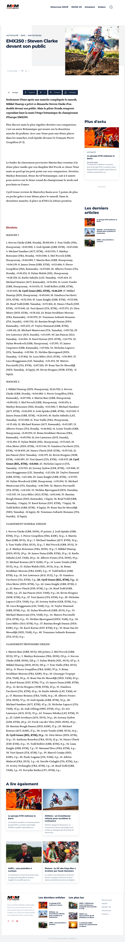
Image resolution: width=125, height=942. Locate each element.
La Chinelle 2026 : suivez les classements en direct (88, 924)
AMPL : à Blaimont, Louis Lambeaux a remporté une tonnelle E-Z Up (88, 905)
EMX (23, 36)
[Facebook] (8, 921)
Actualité (12, 36)
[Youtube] (17, 921)
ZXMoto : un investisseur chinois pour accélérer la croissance (58, 818)
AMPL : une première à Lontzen (105, 240)
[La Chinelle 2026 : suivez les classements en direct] (73, 924)
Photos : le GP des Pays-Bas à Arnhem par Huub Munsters (60, 869)
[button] (111, 7)
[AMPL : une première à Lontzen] (24, 852)
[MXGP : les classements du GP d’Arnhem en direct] (73, 916)
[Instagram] (13, 921)
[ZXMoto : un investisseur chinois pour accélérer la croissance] (60, 799)
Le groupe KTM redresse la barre (107, 220)
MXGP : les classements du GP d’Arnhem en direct (86, 915)
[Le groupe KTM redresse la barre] (24, 799)
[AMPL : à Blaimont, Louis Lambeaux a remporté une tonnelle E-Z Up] (73, 905)
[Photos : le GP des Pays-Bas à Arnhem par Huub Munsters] (60, 852)
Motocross (34, 36)
